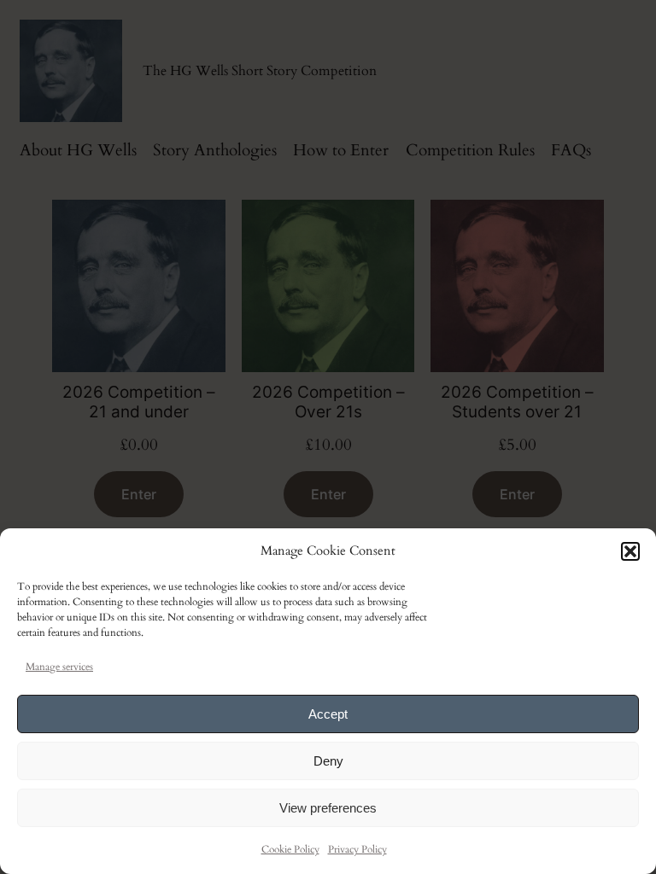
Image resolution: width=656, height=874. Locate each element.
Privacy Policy (357, 849)
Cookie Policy (290, 849)
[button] (630, 551)
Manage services (59, 666)
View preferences (328, 808)
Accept (328, 714)
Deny (328, 761)
